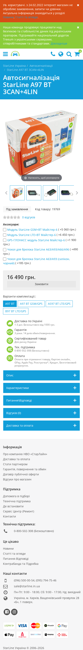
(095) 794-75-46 (46, 580)
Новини (8, 17)
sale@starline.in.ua (27, 586)
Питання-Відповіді (16, 559)
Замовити (41, 284)
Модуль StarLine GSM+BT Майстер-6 (32, 230)
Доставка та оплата (16, 459)
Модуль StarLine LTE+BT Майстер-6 (32, 235)
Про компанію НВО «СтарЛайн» (25, 454)
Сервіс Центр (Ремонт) (18, 511)
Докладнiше (59, 43)
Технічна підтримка (17, 501)
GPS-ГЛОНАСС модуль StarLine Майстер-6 (36, 240)
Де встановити (13, 506)
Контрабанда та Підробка (20, 564)
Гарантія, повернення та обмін (24, 469)
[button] (77, 55)
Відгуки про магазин (17, 479)
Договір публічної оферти (21, 474)
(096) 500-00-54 (24, 580)
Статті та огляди (26, 17)
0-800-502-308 (23, 531)
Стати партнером (15, 464)
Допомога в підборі (16, 496)
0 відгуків (28, 217)
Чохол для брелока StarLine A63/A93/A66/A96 (38, 250)
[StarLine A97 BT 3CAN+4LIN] (17, 192)
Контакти (9, 516)
